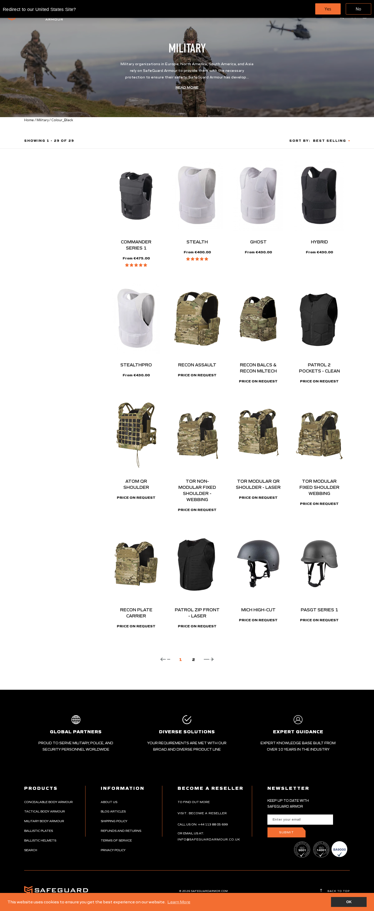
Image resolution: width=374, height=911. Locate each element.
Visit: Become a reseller (202, 813)
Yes (328, 9)
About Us (109, 802)
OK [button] (349, 902)
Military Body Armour (44, 821)
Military (43, 120)
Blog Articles (113, 811)
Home (29, 120)
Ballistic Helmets (40, 840)
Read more (187, 87)
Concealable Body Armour (48, 802)
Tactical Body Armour (44, 811)
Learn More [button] (178, 901)
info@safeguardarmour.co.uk (209, 839)
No (358, 9)
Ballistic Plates (38, 831)
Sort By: (299, 141)
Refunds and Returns (121, 831)
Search (30, 850)
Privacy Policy (113, 850)
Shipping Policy (114, 821)
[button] (136, 265)
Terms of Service (116, 840)
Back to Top (338, 890)
